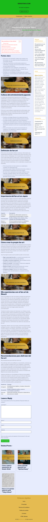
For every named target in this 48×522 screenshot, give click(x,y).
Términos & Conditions (24, 507)
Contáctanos (19, 16)
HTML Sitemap (24, 516)
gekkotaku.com (24, 3)
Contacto (24, 513)
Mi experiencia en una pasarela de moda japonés (40, 45)
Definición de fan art (6, 46)
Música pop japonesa (40, 129)
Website (3, 430)
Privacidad (24, 504)
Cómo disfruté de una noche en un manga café (40, 59)
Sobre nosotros (28, 16)
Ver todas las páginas (24, 7)
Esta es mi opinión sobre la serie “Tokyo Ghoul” (8, 490)
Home (8, 30)
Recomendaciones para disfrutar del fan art (11, 52)
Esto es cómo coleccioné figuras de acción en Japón (40, 50)
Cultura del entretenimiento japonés (9, 44)
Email (2, 425)
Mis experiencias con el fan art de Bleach (10, 50)
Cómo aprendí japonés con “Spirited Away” (23, 467)
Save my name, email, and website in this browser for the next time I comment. (15, 437)
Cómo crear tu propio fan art (8, 49)
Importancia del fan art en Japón (9, 47)
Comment (3, 404)
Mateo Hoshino (39, 75)
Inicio (24, 501)
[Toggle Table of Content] (19, 41)
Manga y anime (16, 30)
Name (2, 420)
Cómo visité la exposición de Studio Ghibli (6, 467)
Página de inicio (24, 11)
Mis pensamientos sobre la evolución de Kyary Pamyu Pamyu (40, 64)
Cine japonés (38, 121)
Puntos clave (5, 43)
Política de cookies (24, 510)
